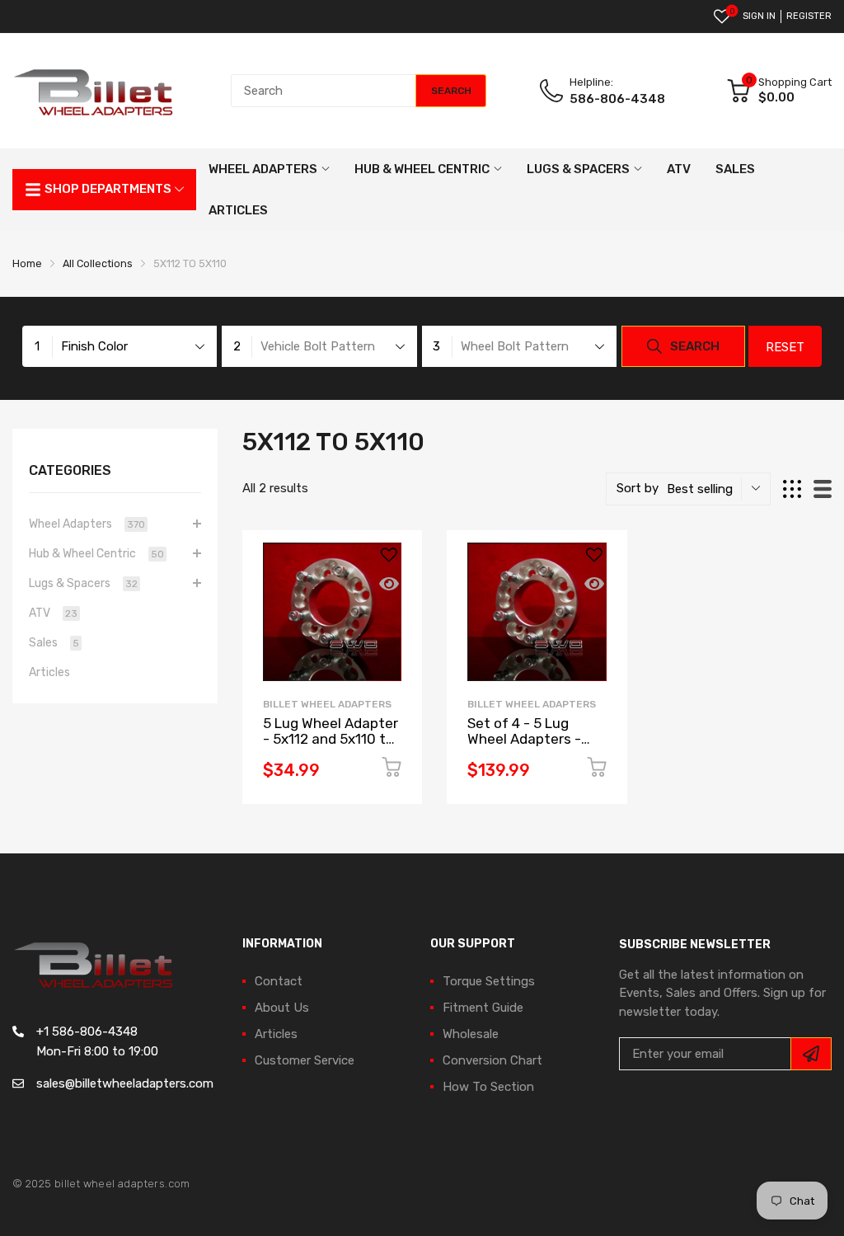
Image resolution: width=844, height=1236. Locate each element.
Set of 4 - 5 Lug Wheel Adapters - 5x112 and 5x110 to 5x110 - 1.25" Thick (527, 746)
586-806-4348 (617, 99)
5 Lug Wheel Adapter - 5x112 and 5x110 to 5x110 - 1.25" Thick (330, 738)
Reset (785, 347)
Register (809, 16)
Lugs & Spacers (83, 583)
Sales (54, 643)
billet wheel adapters (327, 704)
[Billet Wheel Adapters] (94, 91)
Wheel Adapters (87, 524)
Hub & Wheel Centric (96, 554)
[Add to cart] (391, 769)
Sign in (759, 16)
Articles (49, 672)
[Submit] (811, 1053)
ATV (53, 613)
